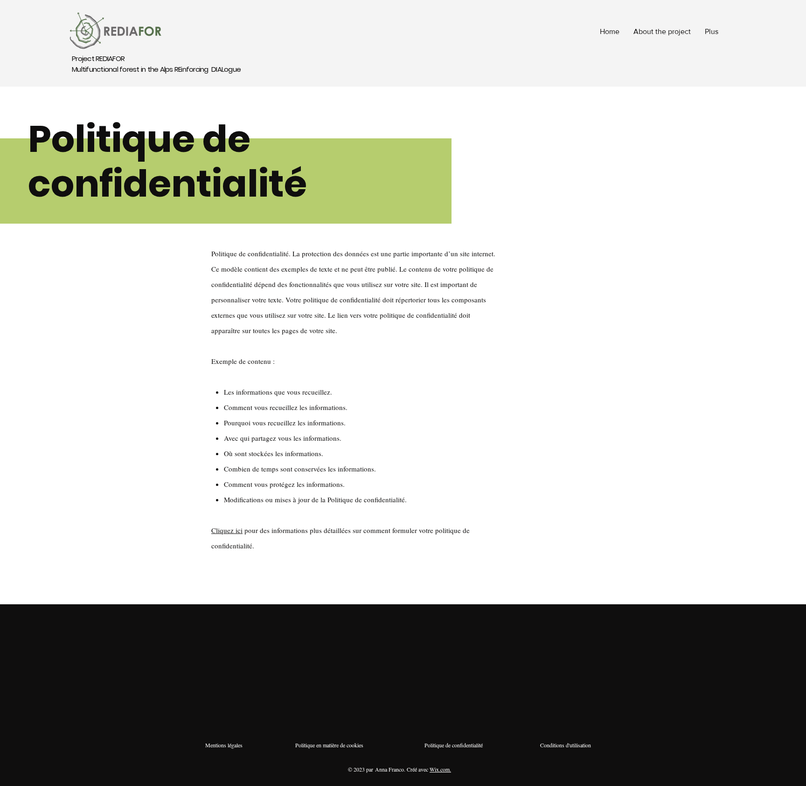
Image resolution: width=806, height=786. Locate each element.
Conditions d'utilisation (565, 745)
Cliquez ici (227, 530)
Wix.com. (440, 769)
